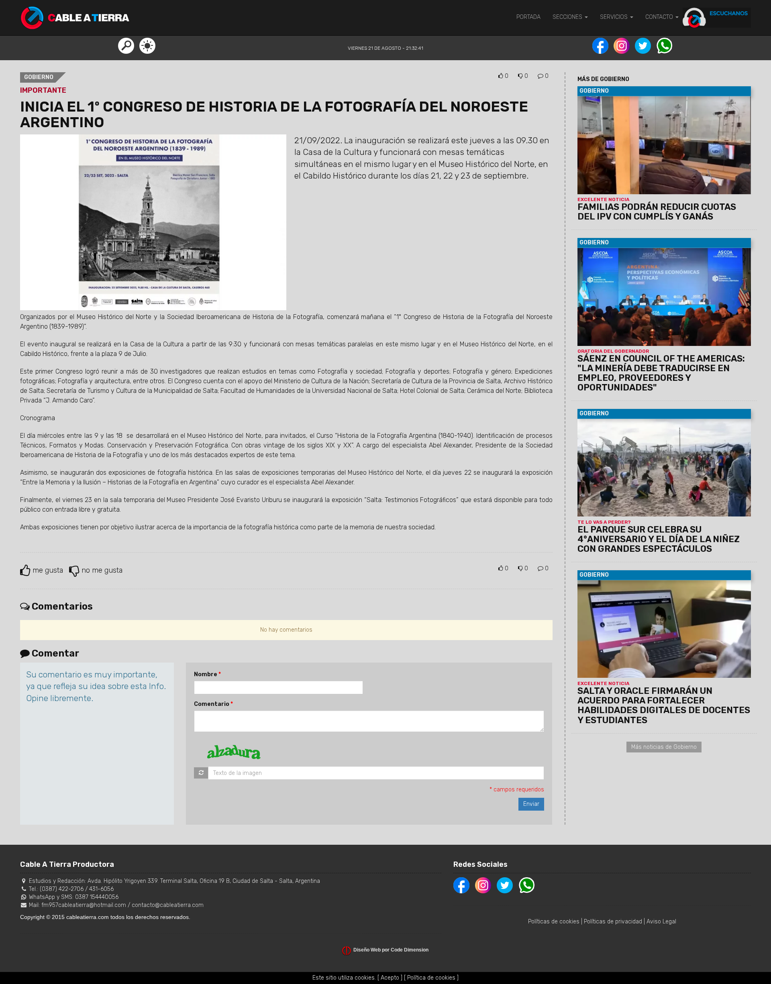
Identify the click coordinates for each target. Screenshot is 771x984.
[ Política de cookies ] (431, 977)
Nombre (205, 674)
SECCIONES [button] (568, 17)
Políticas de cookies (553, 921)
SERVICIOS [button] (614, 17)
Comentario (211, 704)
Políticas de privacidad (613, 921)
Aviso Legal (661, 921)
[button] (126, 45)
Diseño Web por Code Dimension (390, 950)
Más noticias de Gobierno (664, 747)
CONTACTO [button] (660, 17)
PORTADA (528, 17)
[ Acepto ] (389, 977)
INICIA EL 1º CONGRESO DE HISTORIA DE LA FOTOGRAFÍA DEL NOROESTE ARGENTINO (274, 114)
